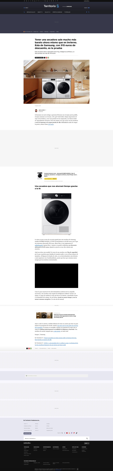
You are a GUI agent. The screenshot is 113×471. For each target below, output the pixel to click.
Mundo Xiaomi (26, 455)
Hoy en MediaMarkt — (50, 178)
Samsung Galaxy (27, 428)
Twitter (88, 12)
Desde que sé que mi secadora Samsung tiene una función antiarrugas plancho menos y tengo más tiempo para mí (65, 316)
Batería (36, 428)
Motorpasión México (66, 462)
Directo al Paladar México (56, 463)
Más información (58, 469)
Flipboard (46, 57)
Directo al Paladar (56, 448)
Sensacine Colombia (46, 464)
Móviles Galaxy (31, 12)
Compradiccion (74, 452)
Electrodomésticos (43, 348)
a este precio (56, 331)
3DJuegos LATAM (37, 462)
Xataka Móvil (26, 450)
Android (41, 31)
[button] (42, 110)
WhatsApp (46, 31)
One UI (36, 425)
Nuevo (86, 7)
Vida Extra (35, 450)
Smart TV (40, 12)
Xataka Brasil (26, 464)
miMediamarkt (39, 245)
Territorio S (51, 6)
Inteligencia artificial (27, 425)
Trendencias (74, 448)
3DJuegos (35, 448)
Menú (26, 7)
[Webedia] (27, 443)
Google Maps (52, 31)
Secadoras (54, 348)
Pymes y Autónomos (84, 451)
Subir (86, 443)
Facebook (86, 12)
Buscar (87, 438)
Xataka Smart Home (27, 453)
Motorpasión (65, 448)
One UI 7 (36, 430)
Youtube (67, 433)
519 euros (50, 124)
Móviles (36, 423)
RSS (69, 433)
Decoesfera (74, 450)
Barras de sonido (49, 428)
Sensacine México (46, 462)
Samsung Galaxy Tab (28, 430)
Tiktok (77, 433)
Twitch (72, 433)
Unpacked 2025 (49, 430)
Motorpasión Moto (66, 450)
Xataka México (26, 462)
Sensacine (45, 448)
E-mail (48, 57)
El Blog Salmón (84, 448)
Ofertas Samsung (57, 12)
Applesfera (26, 452)
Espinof (44, 450)
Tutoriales (67, 12)
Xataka (25, 448)
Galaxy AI (47, 12)
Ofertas (49, 348)
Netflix (57, 31)
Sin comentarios (40, 57)
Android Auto (35, 31)
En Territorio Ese (57, 313)
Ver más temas (27, 433)
